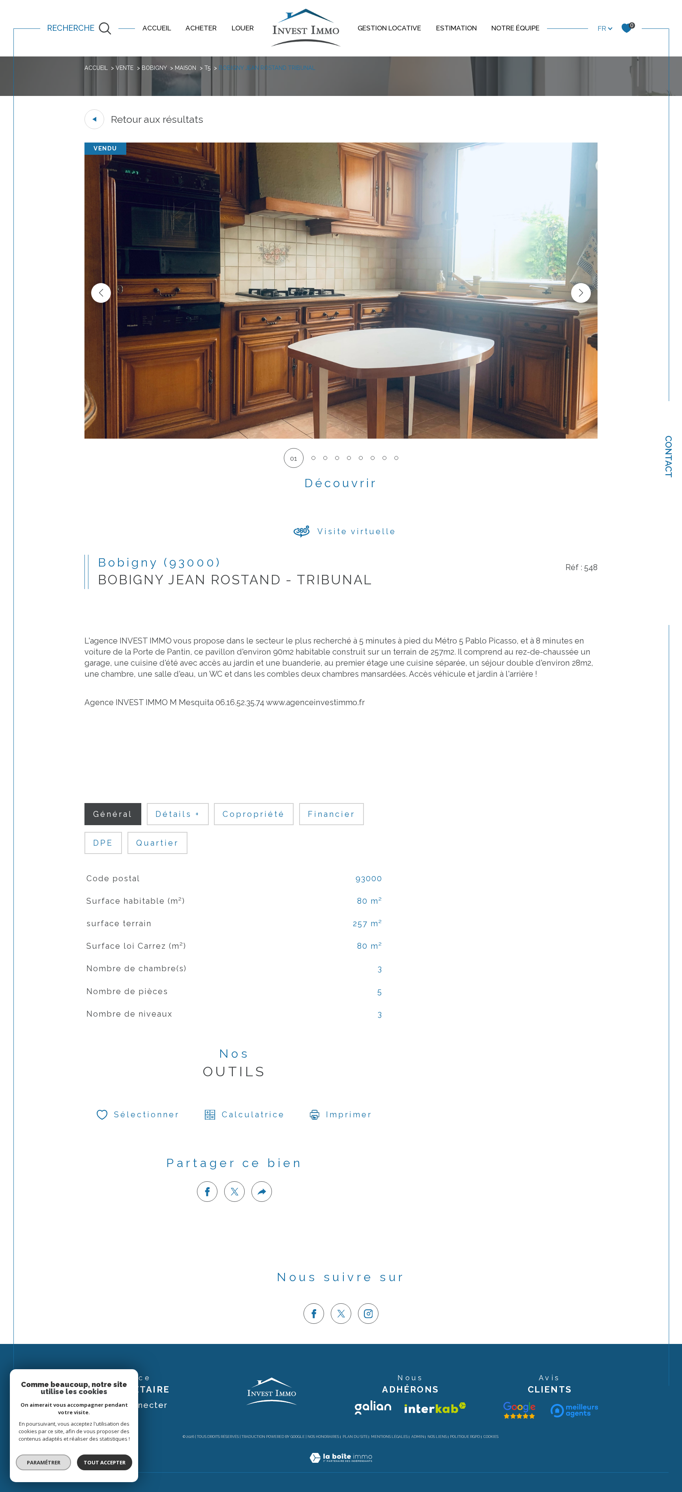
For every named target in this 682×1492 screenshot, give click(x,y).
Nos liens (437, 1437)
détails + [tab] (178, 814)
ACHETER (201, 28)
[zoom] (341, 436)
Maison (185, 68)
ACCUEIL (156, 28)
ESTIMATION (456, 28)
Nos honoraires (323, 1437)
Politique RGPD (465, 1437)
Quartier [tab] (157, 843)
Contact (668, 456)
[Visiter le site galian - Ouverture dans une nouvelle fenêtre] (373, 1407)
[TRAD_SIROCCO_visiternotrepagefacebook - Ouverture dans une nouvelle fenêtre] (314, 1313)
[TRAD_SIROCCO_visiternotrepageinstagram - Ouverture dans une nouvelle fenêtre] (368, 1313)
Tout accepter (105, 1462)
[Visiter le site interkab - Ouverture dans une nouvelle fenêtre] (435, 1407)
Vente (124, 68)
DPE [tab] (103, 843)
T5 (207, 68)
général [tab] (113, 814)
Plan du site (355, 1437)
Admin (417, 1437)
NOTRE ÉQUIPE (515, 28)
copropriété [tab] (254, 814)
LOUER (243, 28)
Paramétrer (43, 1462)
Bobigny (154, 68)
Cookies (490, 1437)
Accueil (96, 68)
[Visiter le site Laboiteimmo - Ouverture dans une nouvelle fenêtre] (341, 1467)
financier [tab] (331, 814)
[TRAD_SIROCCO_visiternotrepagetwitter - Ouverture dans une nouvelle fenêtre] (341, 1313)
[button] (581, 293)
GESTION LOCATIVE (389, 28)
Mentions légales (389, 1437)
